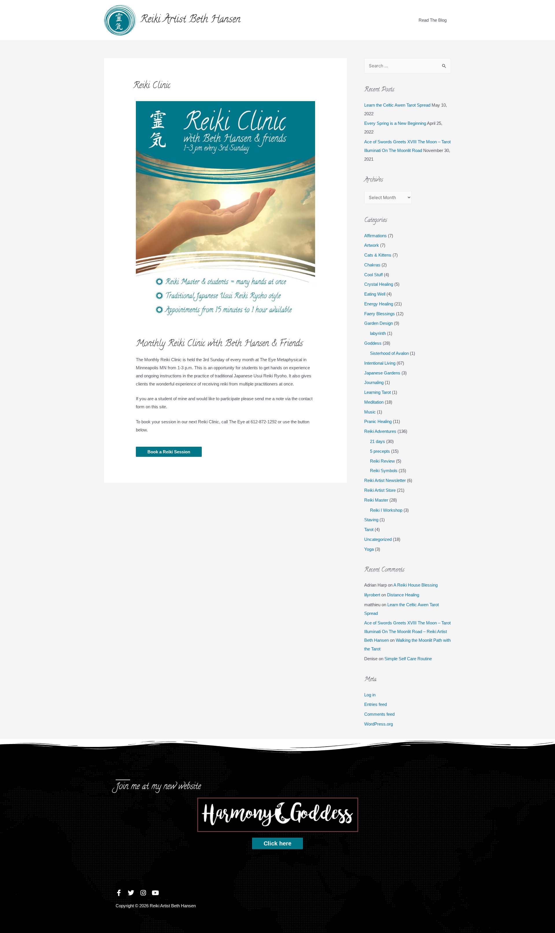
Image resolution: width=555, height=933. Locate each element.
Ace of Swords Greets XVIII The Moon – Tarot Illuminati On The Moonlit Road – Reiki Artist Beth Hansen (407, 631)
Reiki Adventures (380, 431)
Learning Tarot (377, 392)
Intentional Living (379, 363)
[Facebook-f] (119, 893)
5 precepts (380, 451)
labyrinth (378, 333)
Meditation (374, 402)
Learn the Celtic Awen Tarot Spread (397, 105)
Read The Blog (433, 20)
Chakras (372, 264)
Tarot (368, 529)
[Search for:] (407, 65)
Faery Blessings (379, 313)
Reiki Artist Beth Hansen (190, 20)
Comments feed (379, 714)
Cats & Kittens (377, 255)
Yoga (369, 549)
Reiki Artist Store (380, 490)
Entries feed (375, 704)
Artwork (371, 245)
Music (370, 411)
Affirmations (375, 235)
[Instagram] (143, 893)
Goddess (373, 343)
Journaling (374, 382)
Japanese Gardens (382, 372)
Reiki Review (382, 461)
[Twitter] (131, 893)
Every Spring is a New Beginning (395, 123)
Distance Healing (403, 594)
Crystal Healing (378, 284)
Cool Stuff (373, 274)
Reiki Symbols (383, 470)
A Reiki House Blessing (415, 585)
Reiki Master (376, 500)
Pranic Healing (378, 421)
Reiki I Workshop (386, 510)
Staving (371, 519)
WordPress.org (378, 723)
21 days (377, 441)
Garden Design (378, 323)
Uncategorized (378, 539)
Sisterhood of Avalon (389, 353)
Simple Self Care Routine (408, 658)
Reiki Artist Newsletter (385, 480)
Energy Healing (378, 303)
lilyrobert (372, 594)
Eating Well (374, 294)
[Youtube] (155, 893)
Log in (369, 694)
